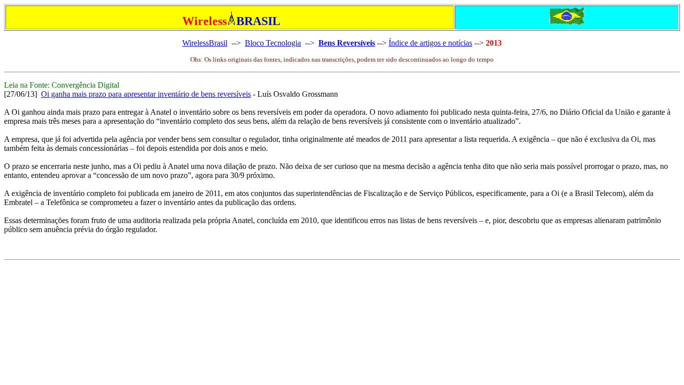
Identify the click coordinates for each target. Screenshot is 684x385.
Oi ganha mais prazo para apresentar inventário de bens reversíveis (146, 94)
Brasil (218, 43)
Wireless (195, 43)
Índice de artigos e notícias (430, 43)
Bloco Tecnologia (273, 43)
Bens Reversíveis (346, 43)
